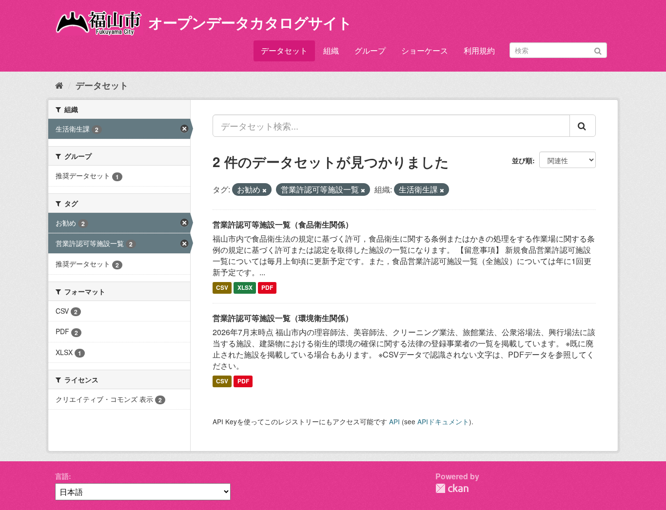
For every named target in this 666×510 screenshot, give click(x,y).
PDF (267, 287)
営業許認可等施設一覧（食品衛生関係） (283, 224)
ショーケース (424, 50)
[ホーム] (59, 84)
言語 (62, 476)
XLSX (245, 287)
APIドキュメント (443, 421)
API (394, 421)
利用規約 (479, 50)
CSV (222, 287)
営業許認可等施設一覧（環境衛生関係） (283, 317)
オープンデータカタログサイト (250, 22)
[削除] (264, 190)
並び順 (522, 160)
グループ (370, 50)
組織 (331, 50)
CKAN (452, 488)
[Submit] (598, 49)
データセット (284, 50)
